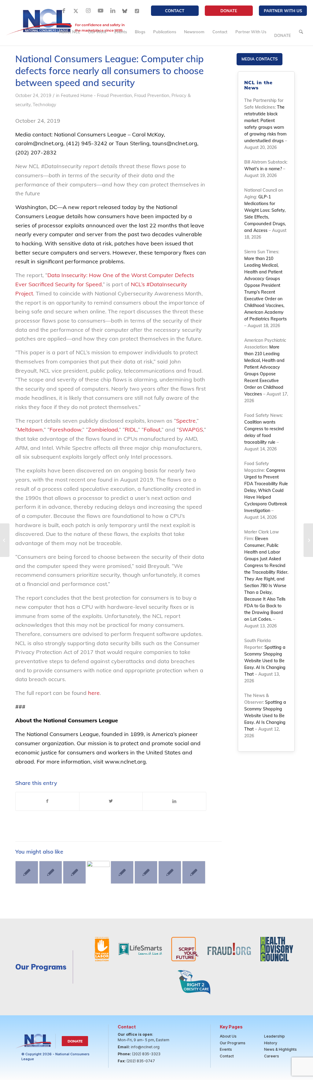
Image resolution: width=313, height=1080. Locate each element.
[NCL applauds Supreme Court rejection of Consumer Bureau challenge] (193, 872)
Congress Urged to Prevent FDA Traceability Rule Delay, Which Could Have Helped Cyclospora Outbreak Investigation (266, 490)
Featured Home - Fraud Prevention (96, 95)
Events (226, 1049)
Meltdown (30, 429)
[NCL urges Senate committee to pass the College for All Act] (98, 872)
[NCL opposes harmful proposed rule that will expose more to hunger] (26, 872)
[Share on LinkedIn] (174, 801)
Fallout (152, 429)
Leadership (274, 1036)
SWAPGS (191, 429)
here (94, 692)
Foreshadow (65, 429)
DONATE (228, 10)
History (270, 1043)
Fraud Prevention (151, 95)
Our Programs (232, 1043)
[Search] (301, 31)
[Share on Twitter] (111, 801)
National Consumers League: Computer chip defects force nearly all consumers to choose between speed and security (109, 70)
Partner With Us (283, 10)
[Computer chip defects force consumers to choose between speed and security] (4, 540)
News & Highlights (280, 1049)
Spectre (186, 420)
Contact (174, 10)
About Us (228, 1036)
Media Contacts (259, 58)
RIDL (131, 429)
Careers (271, 1056)
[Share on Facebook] (47, 801)
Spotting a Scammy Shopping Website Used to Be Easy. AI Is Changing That (264, 661)
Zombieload (103, 429)
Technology (44, 104)
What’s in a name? (263, 169)
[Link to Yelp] (137, 10)
